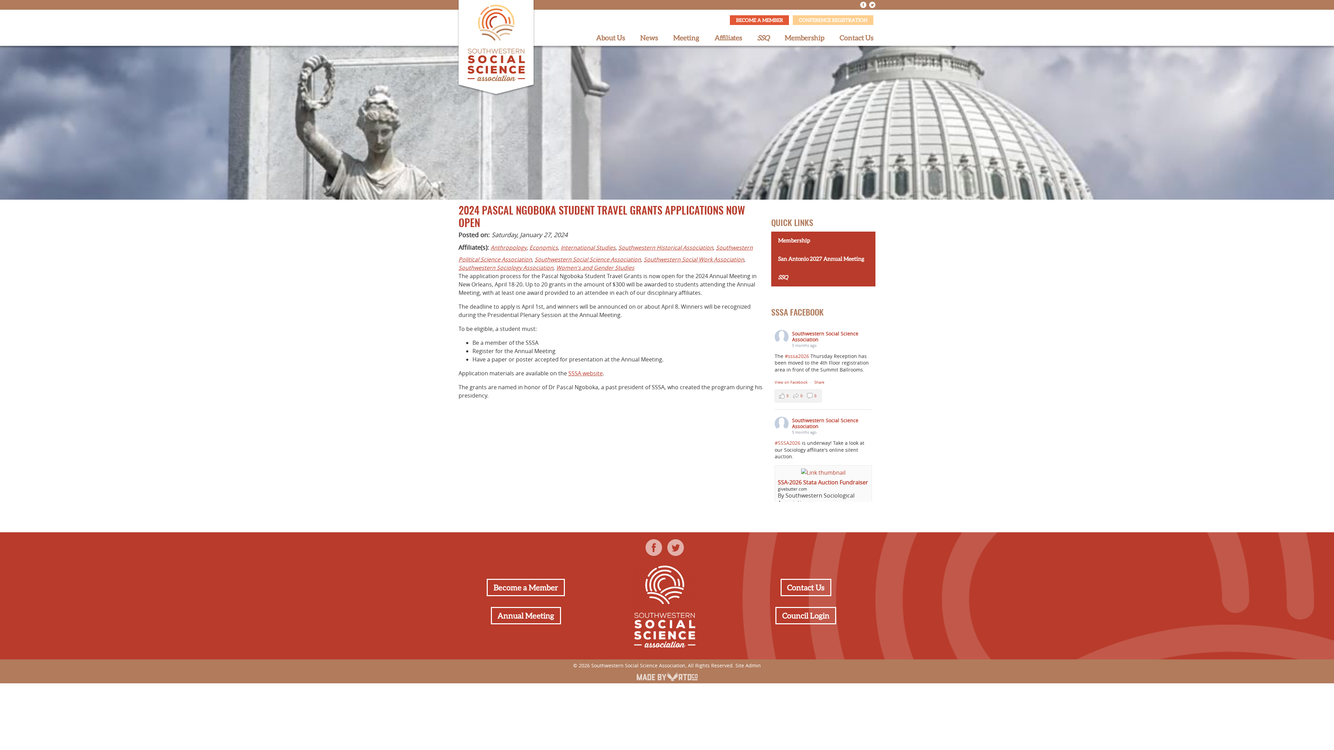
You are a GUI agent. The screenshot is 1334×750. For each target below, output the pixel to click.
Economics (543, 247)
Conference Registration (833, 20)
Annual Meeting (525, 615)
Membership (804, 38)
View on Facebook (792, 382)
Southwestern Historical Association (665, 247)
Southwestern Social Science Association (588, 259)
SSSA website (585, 373)
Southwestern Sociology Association (506, 268)
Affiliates (728, 38)
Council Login (806, 615)
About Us (610, 38)
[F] (863, 5)
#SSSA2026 (787, 443)
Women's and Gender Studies (595, 268)
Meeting (686, 38)
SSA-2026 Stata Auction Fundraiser (823, 482)
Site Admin (748, 665)
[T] (872, 5)
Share (819, 382)
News (649, 38)
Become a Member (759, 20)
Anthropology (509, 247)
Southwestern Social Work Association (694, 259)
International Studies (588, 247)
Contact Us (856, 38)
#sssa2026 (797, 356)
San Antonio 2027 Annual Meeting (821, 259)
